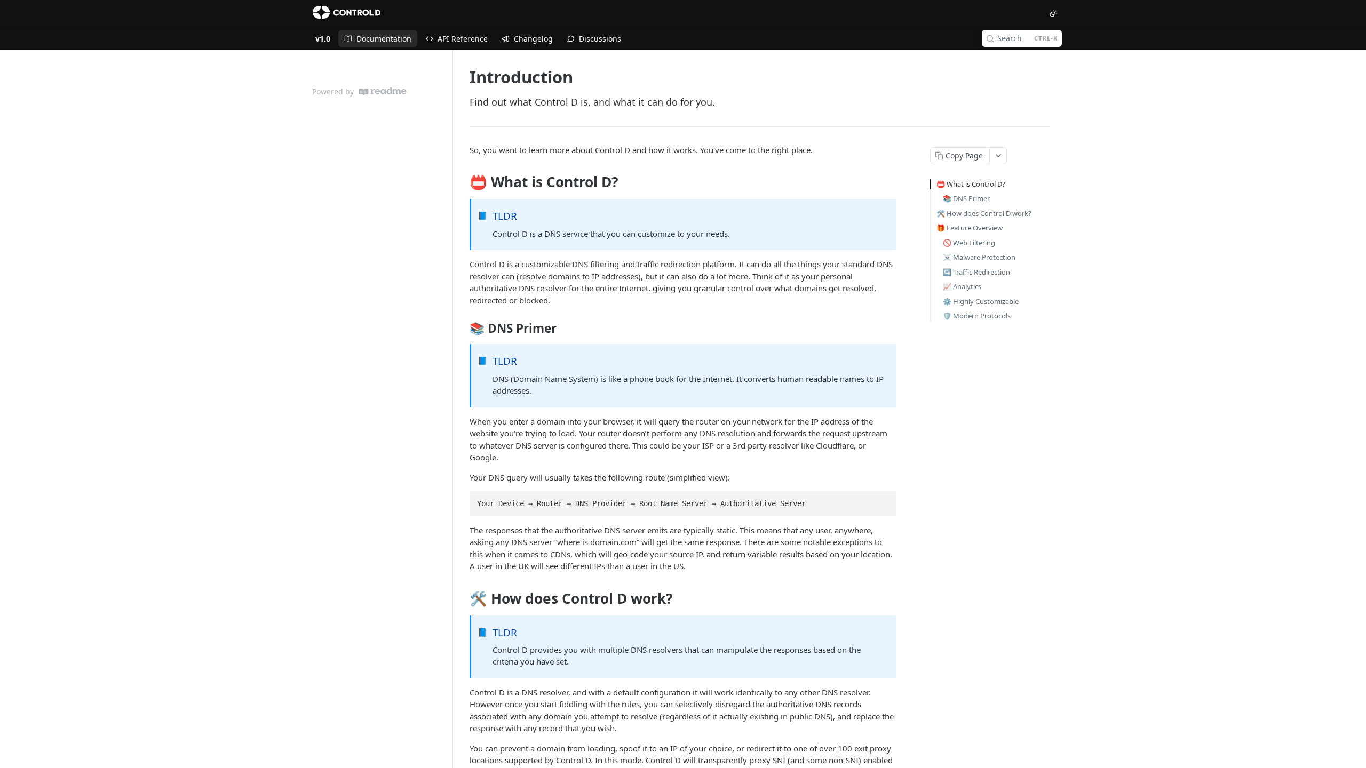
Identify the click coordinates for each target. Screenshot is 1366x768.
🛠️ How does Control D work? (983, 213)
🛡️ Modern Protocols (977, 316)
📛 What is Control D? (970, 184)
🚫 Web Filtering (969, 242)
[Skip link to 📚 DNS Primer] (462, 328)
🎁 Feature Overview (969, 228)
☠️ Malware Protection (979, 257)
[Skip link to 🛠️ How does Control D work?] (462, 598)
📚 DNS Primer (966, 198)
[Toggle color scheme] (1053, 13)
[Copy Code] (883, 500)
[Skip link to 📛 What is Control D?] (462, 182)
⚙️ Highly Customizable (981, 301)
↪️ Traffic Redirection (976, 272)
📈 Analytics (962, 286)
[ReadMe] (383, 91)
